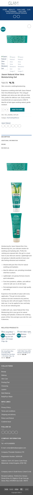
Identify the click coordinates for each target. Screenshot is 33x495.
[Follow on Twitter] (9, 432)
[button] (2, 3)
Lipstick (3, 389)
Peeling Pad (5, 382)
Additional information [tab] (9, 140)
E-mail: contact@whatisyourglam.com (13, 448)
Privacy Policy (6, 407)
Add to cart (17, 109)
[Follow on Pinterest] (16, 432)
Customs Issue (6, 421)
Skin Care (21, 9)
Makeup (4, 375)
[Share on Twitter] (9, 125)
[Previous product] (18, 16)
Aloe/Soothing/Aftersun (16, 13)
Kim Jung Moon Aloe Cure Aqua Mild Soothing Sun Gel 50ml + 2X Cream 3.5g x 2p (8, 353)
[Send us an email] (12, 432)
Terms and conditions (8, 411)
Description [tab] (5, 137)
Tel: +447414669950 (8, 443)
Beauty (12, 9)
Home (5, 9)
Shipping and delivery (8, 414)
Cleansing (4, 386)
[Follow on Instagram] (6, 432)
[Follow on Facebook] (3, 432)
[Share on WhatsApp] (3, 125)
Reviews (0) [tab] (5, 148)
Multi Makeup (5, 393)
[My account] (28, 3)
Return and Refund (7, 418)
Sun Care (22, 11)
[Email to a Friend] (12, 125)
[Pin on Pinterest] (16, 125)
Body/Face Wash (6, 396)
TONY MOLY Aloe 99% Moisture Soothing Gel (24, 351)
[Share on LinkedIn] (19, 125)
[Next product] (14, 16)
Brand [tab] (3, 144)
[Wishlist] (24, 3)
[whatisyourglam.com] (13, 3)
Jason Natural (5, 123)
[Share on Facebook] (6, 125)
